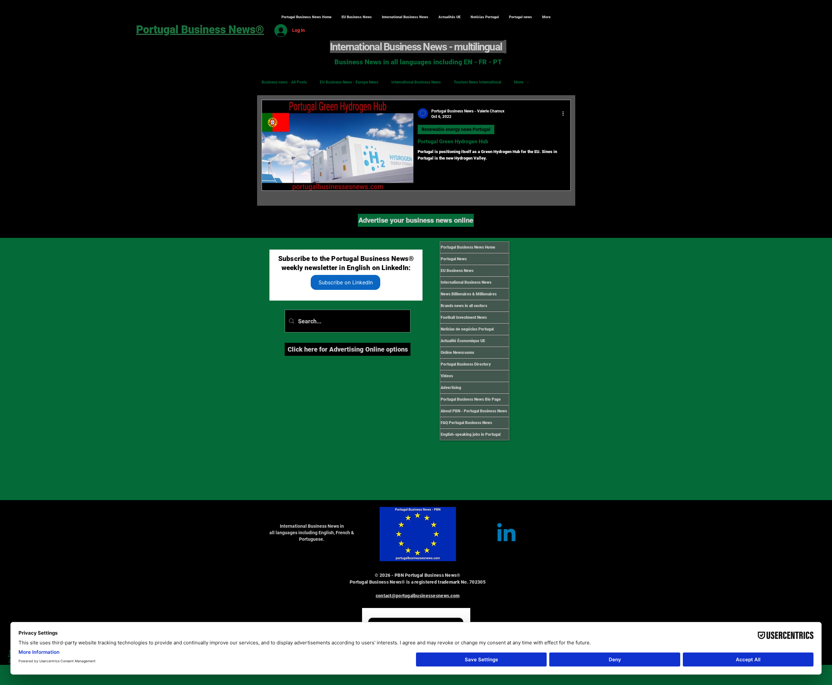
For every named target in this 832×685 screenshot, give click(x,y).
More (518, 82)
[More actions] (565, 113)
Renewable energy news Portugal (456, 129)
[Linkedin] (506, 534)
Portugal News (454, 259)
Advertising (451, 387)
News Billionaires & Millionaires (469, 294)
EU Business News (457, 270)
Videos (447, 376)
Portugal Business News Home (468, 247)
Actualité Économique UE (463, 341)
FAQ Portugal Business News (466, 422)
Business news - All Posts (284, 82)
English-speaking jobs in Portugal (470, 434)
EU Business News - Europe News (349, 82)
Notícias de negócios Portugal (467, 329)
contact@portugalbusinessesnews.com (418, 595)
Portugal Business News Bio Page (471, 399)
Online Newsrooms (457, 352)
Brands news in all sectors (464, 306)
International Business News (416, 82)
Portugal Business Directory (466, 364)
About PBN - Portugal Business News (474, 411)
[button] (405, 17)
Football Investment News (464, 317)
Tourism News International (477, 82)
